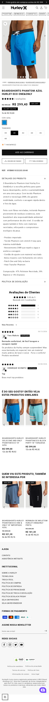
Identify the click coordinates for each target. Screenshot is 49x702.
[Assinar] (44, 631)
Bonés (42, 14)
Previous (5, 425)
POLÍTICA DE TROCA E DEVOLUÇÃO (17, 593)
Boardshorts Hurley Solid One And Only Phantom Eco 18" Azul (13, 441)
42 (24, 133)
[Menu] (3, 7)
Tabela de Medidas (37, 161)
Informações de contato (20, 674)
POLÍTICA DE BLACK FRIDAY (14, 596)
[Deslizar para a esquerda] (4, 36)
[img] (8, 332)
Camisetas (32, 14)
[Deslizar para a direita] (45, 36)
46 (41, 133)
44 (33, 133)
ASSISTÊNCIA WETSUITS (12, 559)
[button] (37, 7)
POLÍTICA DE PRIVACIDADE (13, 590)
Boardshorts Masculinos (35, 82)
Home (4, 82)
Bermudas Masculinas (16, 82)
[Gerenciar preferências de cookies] (5, 697)
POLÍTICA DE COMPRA (11, 583)
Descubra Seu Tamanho (14, 161)
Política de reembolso (15, 666)
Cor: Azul (6, 118)
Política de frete (33, 670)
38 (7, 133)
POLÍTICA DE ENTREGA (12, 586)
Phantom (7, 14)
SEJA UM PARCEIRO (10, 600)
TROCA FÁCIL (7, 580)
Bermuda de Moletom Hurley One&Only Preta (36, 523)
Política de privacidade (33, 666)
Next (44, 425)
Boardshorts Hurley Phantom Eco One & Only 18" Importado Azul (13, 524)
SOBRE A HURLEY (9, 573)
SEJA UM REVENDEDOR (12, 603)
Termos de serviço (18, 670)
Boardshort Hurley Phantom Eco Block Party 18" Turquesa (36, 440)
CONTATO (6, 555)
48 (7, 139)
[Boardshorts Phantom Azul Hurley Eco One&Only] (4, 122)
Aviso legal (35, 674)
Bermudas (19, 14)
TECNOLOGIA (7, 576)
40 (14, 133)
